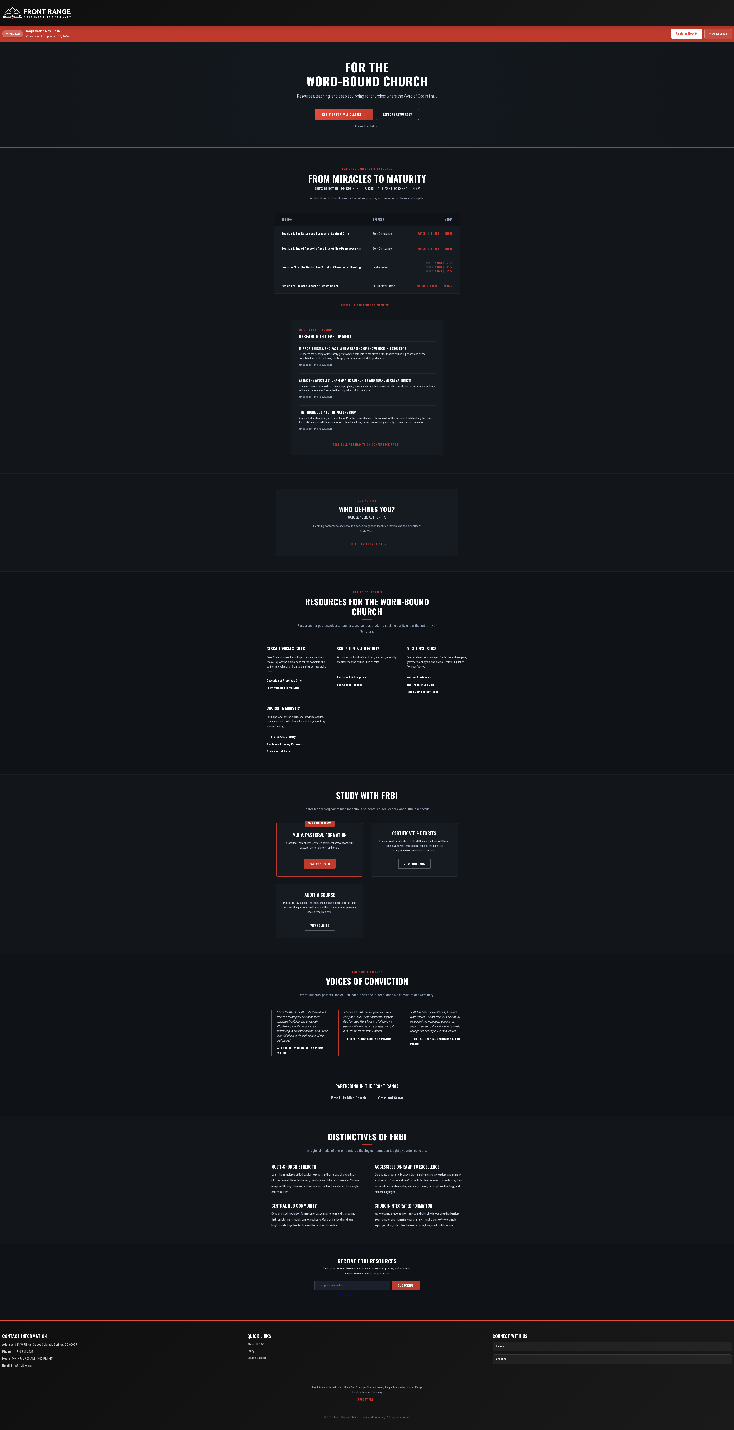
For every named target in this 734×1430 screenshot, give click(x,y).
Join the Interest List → (367, 544)
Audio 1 (434, 285)
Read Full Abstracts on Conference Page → (367, 444)
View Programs (414, 864)
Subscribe (405, 1285)
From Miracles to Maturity (283, 688)
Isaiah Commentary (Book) (423, 692)
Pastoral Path (320, 864)
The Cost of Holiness (349, 684)
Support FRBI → (367, 1399)
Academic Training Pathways (285, 744)
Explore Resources (397, 114)
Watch (422, 233)
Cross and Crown (390, 1097)
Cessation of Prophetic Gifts (284, 680)
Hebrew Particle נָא (419, 677)
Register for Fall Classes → (343, 114)
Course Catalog (257, 1358)
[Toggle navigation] (727, 13)
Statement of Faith (278, 751)
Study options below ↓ (367, 126)
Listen (435, 233)
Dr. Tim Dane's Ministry (281, 737)
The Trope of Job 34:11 (421, 684)
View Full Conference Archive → (367, 305)
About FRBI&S (256, 1344)
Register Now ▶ (686, 33)
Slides (448, 233)
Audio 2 (448, 285)
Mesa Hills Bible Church (348, 1097)
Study (251, 1351)
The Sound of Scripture (351, 677)
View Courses (718, 34)
